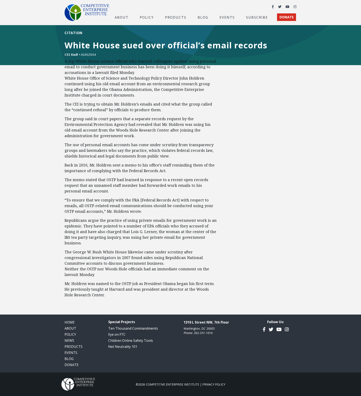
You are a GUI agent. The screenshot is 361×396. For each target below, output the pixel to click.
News (69, 340)
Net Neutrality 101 (122, 346)
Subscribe (257, 17)
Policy (70, 334)
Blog (203, 17)
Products (74, 346)
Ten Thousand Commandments (133, 328)
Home (70, 322)
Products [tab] (175, 17)
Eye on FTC (117, 334)
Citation (74, 33)
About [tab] (121, 17)
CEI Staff (71, 55)
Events (227, 17)
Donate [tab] (287, 17)
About (70, 328)
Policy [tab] (147, 17)
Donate (72, 364)
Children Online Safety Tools (130, 340)
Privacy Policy (213, 384)
